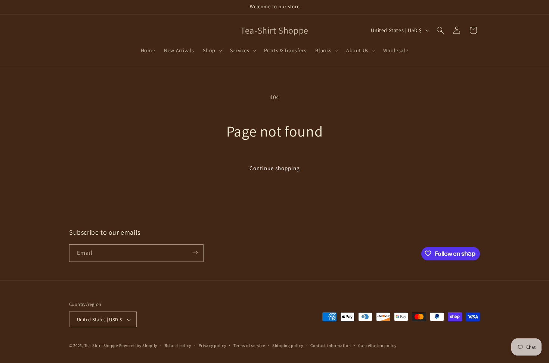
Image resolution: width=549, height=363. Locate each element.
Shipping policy (287, 345)
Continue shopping (274, 168)
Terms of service (249, 345)
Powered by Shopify (138, 345)
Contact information (330, 345)
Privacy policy (212, 345)
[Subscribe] (195, 253)
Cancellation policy (377, 345)
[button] (211, 50)
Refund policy (178, 345)
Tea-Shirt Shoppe (101, 345)
